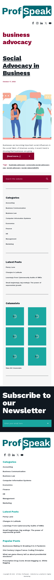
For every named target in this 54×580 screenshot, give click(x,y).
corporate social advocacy (37, 165)
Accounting (10, 203)
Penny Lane (10, 267)
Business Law (11, 213)
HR (7, 234)
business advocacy (17, 165)
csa (4, 168)
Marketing (10, 244)
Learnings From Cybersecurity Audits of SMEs (24, 277)
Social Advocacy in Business (21, 66)
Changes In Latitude (14, 272)
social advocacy (13, 168)
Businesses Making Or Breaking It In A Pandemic (24, 546)
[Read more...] (18, 157)
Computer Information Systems (18, 218)
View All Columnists (13, 368)
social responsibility (30, 168)
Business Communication (16, 208)
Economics (10, 223)
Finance (9, 228)
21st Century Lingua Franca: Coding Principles (23, 550)
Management (11, 239)
